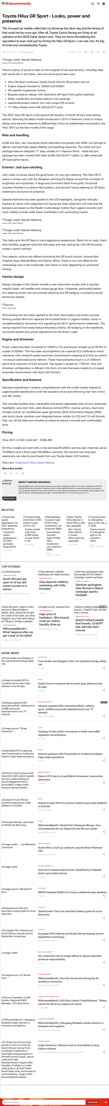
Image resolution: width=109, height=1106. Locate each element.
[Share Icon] (103, 667)
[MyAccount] (104, 4)
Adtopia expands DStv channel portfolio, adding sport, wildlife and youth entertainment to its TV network (66, 709)
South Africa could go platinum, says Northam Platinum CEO (70, 849)
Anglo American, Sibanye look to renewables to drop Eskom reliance (68, 1047)
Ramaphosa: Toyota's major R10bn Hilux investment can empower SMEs (54, 541)
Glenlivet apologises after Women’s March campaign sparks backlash (89, 590)
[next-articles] (105, 521)
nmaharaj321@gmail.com (78, 493)
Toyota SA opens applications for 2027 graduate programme (10, 539)
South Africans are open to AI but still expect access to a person (15, 584)
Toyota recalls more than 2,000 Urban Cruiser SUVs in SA (32, 535)
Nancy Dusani (43, 985)
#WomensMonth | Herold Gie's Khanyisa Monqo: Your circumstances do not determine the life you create (69, 827)
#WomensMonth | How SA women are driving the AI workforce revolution (68, 980)
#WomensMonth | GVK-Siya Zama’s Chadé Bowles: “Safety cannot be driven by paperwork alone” (72, 1002)
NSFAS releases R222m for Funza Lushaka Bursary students (72, 892)
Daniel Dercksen (44, 941)
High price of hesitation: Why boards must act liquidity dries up (54, 619)
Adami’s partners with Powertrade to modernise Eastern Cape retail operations (70, 755)
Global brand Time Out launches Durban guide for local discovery (70, 913)
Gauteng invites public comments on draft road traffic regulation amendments (69, 733)
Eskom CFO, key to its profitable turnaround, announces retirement (70, 778)
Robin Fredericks (44, 1030)
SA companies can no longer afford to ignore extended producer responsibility (69, 957)
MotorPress (12, 308)
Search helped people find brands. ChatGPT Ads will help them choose (90, 625)
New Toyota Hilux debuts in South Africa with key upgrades (76, 535)
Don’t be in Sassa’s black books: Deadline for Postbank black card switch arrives (70, 871)
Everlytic (19, 594)
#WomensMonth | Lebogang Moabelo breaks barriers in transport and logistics (70, 1024)
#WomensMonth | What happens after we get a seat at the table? (18, 632)
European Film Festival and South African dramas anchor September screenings (71, 935)
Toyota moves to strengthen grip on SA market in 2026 (97, 535)
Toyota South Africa (25, 462)
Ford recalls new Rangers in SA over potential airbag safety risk (72, 663)
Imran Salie (49, 554)
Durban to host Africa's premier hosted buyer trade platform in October (72, 804)
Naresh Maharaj (27, 52)
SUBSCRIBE (93, 1102)
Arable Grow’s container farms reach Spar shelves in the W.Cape (70, 685)
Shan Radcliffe (43, 832)
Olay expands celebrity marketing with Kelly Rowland (53, 585)
